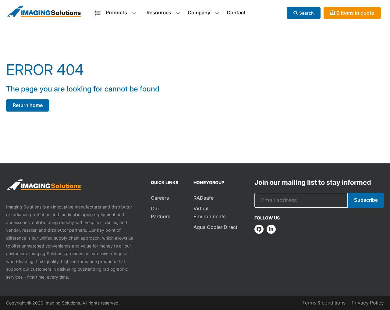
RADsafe (203, 198)
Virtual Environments (209, 212)
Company (199, 12)
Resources (159, 12)
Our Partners (160, 212)
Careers (160, 198)
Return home (28, 105)
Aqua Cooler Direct (215, 227)
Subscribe (366, 200)
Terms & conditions (324, 303)
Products (116, 12)
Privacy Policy (368, 303)
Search (306, 13)
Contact (236, 12)
